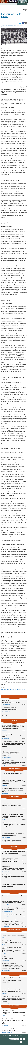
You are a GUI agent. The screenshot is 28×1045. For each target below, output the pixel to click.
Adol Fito (3, 1015)
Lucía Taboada (4, 785)
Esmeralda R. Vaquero (6, 717)
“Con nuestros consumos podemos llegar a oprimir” (13, 877)
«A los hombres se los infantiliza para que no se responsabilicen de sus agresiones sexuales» (13, 744)
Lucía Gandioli (4, 888)
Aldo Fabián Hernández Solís (7, 1032)
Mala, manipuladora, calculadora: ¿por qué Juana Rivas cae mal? (13, 951)
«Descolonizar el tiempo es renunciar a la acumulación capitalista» (13, 834)
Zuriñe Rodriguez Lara (6, 748)
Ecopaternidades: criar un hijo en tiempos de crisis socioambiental (13, 908)
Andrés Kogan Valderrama (7, 897)
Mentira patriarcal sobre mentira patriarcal (13, 935)
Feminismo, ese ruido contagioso (11, 702)
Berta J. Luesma (5, 819)
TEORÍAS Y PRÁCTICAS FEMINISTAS (14, 696)
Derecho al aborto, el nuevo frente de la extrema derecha (12, 774)
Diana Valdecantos (5, 738)
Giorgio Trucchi (5, 1025)
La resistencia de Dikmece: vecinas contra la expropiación (13, 825)
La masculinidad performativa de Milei (12, 915)
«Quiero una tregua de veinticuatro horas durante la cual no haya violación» (13, 990)
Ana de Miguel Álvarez (6, 711)
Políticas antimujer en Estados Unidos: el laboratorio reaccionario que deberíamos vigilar (13, 790)
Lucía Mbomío (4, 879)
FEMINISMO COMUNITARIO (14, 796)
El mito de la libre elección (9, 709)
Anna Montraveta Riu (6, 827)
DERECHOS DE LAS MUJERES (14, 768)
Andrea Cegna (4, 808)
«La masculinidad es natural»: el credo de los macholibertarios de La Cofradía (13, 901)
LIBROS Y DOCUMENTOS (14, 1005)
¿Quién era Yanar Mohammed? (10, 728)
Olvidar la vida (6, 716)
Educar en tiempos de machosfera (11, 942)
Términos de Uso (11, 1037)
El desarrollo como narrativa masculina (12, 896)
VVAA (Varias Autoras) (6, 704)
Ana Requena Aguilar (6, 926)
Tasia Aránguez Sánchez (6, 757)
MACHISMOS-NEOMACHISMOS (14, 929)
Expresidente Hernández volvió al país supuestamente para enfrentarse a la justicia (12, 1022)
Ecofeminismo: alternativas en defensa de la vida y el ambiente (13, 885)
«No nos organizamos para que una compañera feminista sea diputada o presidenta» (12, 805)
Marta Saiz (4, 944)
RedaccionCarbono (5, 871)
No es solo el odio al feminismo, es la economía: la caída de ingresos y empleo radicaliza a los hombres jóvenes (13, 923)
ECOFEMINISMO (14, 846)
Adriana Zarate (4, 730)
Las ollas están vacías (8, 842)
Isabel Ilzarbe (4, 765)
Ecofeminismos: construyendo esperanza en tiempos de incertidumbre (13, 852)
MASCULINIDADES (14, 890)
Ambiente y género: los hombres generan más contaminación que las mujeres (13, 868)
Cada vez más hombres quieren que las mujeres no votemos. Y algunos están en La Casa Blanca (14, 781)
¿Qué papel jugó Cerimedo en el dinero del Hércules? (13, 1012)
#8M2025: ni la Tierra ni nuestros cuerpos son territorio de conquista (13, 860)
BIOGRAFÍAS (14, 972)
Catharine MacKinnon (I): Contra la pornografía (11, 754)
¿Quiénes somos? (13, 1039)
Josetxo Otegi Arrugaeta (9, 25)
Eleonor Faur (4, 843)
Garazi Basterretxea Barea (6, 837)
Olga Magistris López (6, 1003)
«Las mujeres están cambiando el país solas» (12, 735)
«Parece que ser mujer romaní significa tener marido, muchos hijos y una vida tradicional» (12, 816)
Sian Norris (4, 776)
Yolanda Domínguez (5, 960)
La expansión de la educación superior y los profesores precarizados (14, 1029)
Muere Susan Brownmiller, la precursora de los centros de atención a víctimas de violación (13, 999)
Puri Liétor (4, 937)
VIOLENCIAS (14, 720)
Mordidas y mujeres (7, 958)
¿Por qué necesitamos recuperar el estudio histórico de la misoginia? (13, 762)
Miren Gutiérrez (5, 793)
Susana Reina (4, 993)
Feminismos (4, 27)
